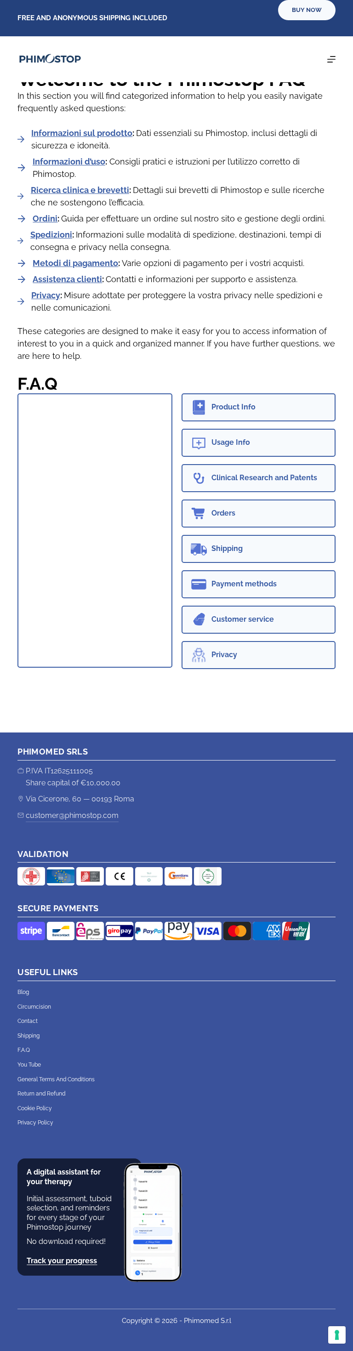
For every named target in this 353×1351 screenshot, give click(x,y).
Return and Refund (41, 1093)
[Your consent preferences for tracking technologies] (337, 1335)
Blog (23, 992)
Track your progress (62, 1260)
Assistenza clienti (67, 279)
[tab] (259, 407)
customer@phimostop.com (72, 815)
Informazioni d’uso (69, 161)
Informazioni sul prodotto (81, 133)
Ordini (45, 218)
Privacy (45, 295)
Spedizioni (51, 234)
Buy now (307, 9)
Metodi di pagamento (75, 263)
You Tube (29, 1065)
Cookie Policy (34, 1108)
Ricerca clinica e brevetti (80, 190)
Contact (27, 1021)
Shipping (28, 1036)
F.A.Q (23, 1050)
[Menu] (331, 59)
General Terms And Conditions (56, 1079)
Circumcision (34, 1007)
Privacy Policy (35, 1122)
